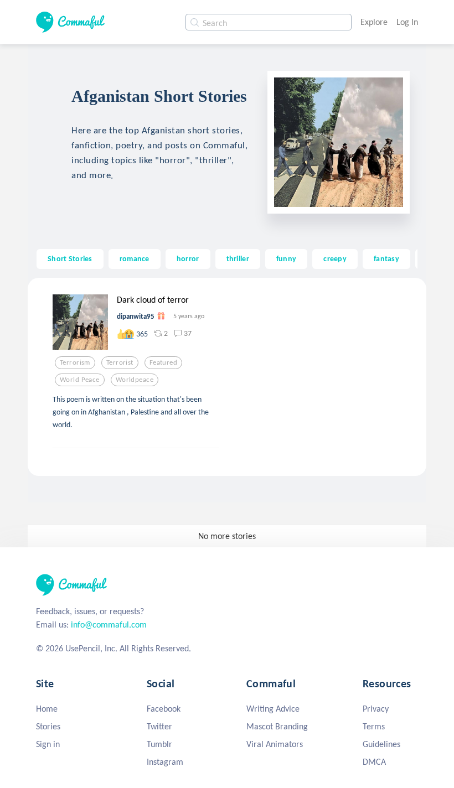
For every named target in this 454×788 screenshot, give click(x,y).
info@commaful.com (109, 624)
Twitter (159, 726)
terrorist (119, 362)
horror (188, 258)
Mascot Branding (277, 726)
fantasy (386, 258)
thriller (237, 258)
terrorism (75, 362)
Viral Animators (274, 744)
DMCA (374, 761)
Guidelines (381, 744)
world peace (80, 379)
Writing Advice (273, 708)
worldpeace (134, 379)
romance (134, 258)
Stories (48, 726)
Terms (374, 726)
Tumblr (159, 744)
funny (286, 258)
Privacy (376, 708)
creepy (335, 258)
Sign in (48, 744)
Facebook (163, 708)
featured (163, 362)
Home (47, 708)
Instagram (165, 761)
